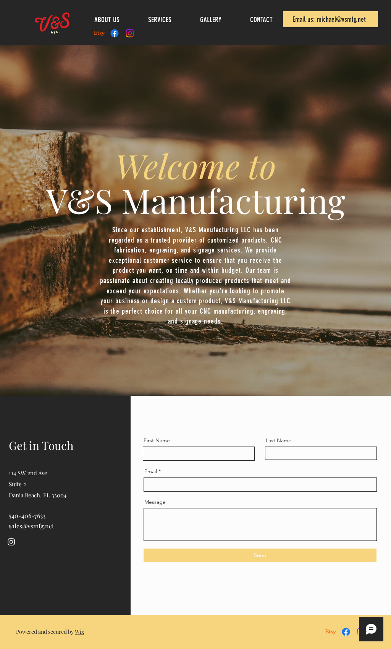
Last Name (278, 440)
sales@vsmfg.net (31, 526)
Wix (79, 631)
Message (155, 502)
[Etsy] (99, 33)
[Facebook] (114, 33)
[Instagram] (129, 33)
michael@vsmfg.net (341, 19)
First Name (157, 440)
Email (150, 471)
